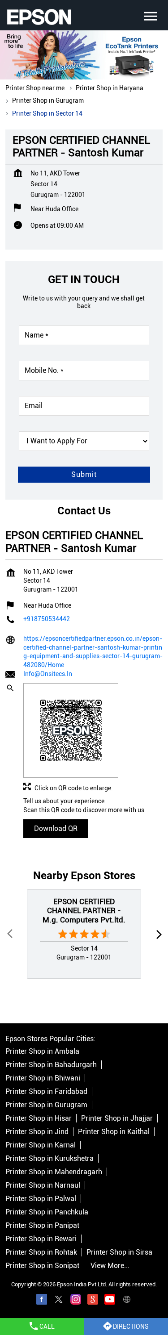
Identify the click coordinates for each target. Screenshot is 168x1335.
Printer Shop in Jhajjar (117, 1118)
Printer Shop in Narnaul (42, 1185)
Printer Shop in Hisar (38, 1118)
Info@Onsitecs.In (47, 673)
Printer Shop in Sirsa (119, 1252)
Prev (10, 934)
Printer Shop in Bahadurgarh (51, 1064)
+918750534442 (46, 618)
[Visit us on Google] (92, 1300)
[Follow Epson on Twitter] (58, 1300)
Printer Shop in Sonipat (42, 1265)
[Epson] (39, 17)
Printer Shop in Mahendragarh (53, 1172)
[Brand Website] (126, 1300)
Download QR (56, 828)
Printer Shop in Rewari (41, 1239)
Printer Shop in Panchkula (46, 1212)
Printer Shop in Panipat (42, 1225)
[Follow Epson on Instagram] (75, 1300)
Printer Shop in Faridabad (46, 1091)
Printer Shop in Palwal (40, 1198)
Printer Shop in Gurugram (46, 1105)
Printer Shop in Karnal (40, 1145)
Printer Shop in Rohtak (41, 1252)
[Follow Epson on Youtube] (109, 1300)
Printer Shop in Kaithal (114, 1131)
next (157, 934)
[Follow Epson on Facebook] (41, 1300)
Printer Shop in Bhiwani (42, 1078)
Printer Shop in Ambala (42, 1051)
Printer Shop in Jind (37, 1131)
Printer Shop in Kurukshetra (49, 1158)
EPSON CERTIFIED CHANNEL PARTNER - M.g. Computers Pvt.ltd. (84, 910)
